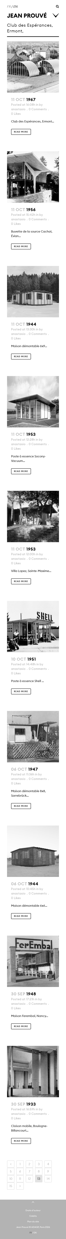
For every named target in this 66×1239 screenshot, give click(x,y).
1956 (31, 209)
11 (20, 1179)
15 (10, 1186)
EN (15, 7)
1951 (31, 659)
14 (48, 1179)
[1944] (33, 291)
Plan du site (33, 1221)
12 (29, 1179)
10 (10, 1179)
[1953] (33, 401)
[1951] (33, 626)
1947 (33, 769)
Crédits (33, 1216)
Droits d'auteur (33, 1210)
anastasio (18, 109)
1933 (31, 1104)
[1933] (33, 1071)
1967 (31, 99)
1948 (31, 994)
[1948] (33, 961)
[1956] (33, 177)
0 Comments (38, 109)
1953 (31, 434)
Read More (21, 131)
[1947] (33, 736)
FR (9, 7)
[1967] (33, 67)
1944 (31, 324)
